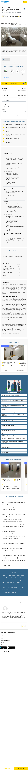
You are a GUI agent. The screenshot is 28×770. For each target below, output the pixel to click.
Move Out (4, 104)
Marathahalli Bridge (12, 519)
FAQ (2, 635)
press (2, 642)
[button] (25, 36)
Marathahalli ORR (10, 541)
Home (2, 23)
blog (2, 644)
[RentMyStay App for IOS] (11, 647)
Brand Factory (9, 528)
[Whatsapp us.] (25, 83)
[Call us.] (23, 83)
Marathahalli (14, 23)
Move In (10, 98)
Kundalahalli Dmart (12, 560)
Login (24, 1)
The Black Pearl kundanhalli (11, 526)
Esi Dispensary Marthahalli (11, 558)
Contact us (4, 636)
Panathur (10, 509)
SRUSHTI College (11, 538)
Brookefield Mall (9, 555)
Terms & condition (5, 640)
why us (2, 638)
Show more (6, 77)
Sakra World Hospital (10, 562)
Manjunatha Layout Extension (13, 502)
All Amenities (19, 66)
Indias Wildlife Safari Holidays (9, 575)
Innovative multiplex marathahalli (16, 511)
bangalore (7, 23)
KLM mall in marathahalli (10, 521)
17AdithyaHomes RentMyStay (14, 536)
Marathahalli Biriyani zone (12, 507)
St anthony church (10, 514)
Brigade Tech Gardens (12, 543)
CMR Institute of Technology (11, 550)
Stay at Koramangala (12, 584)
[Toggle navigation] (12, 2)
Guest (3, 109)
